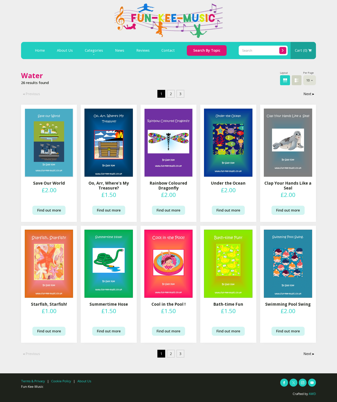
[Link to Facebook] (284, 382)
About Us (65, 50)
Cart (301, 50)
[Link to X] (293, 382)
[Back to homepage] (168, 21)
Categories (94, 50)
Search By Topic (206, 50)
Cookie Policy (61, 381)
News (119, 50)
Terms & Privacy (33, 381)
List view (297, 80)
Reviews (143, 50)
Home (40, 50)
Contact (168, 50)
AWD (312, 394)
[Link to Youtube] (312, 382)
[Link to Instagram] (303, 382)
